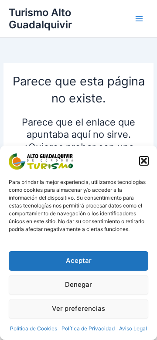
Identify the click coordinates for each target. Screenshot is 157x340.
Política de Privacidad (88, 328)
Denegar (78, 284)
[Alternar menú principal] (139, 19)
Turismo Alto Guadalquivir (40, 18)
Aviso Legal (133, 328)
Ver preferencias (78, 308)
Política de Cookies (33, 328)
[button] (144, 160)
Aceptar (79, 260)
